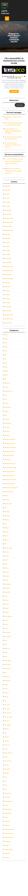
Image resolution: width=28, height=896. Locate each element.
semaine (7, 741)
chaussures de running (10, 467)
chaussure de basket (10, 439)
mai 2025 (7, 246)
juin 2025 (7, 242)
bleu (6, 415)
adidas (6, 387)
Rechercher (14, 100)
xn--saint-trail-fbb (18, 76)
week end (7, 853)
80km (6, 375)
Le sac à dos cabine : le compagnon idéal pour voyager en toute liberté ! (14, 161)
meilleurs (7, 612)
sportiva (7, 765)
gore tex (7, 552)
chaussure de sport (9, 451)
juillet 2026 (7, 190)
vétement (7, 825)
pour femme (8, 664)
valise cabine (8, 809)
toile (6, 785)
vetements (7, 841)
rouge (6, 684)
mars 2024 (7, 302)
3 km (6, 351)
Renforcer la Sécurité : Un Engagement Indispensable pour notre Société (13, 131)
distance (7, 519)
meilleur (7, 608)
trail (6, 789)
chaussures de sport (10, 471)
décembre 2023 (9, 315)
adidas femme (8, 391)
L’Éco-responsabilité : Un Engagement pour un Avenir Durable (14, 60)
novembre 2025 (9, 222)
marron (7, 604)
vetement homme (9, 833)
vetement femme (9, 829)
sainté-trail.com (5, 12)
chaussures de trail (9, 475)
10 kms (6, 339)
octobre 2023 (8, 323)
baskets (7, 411)
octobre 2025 (8, 226)
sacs (6, 733)
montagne (7, 632)
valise (6, 805)
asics (6, 399)
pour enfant (8, 660)
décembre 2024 (9, 266)
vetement (7, 821)
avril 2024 (7, 298)
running (7, 692)
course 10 (7, 499)
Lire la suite (15, 92)
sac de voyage (8, 717)
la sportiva (7, 588)
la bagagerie (8, 584)
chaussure (7, 435)
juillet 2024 (7, 286)
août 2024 (7, 282)
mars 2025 (7, 254)
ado (6, 395)
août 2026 (7, 186)
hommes (7, 572)
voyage (7, 845)
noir (6, 644)
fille (5, 544)
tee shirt (7, 773)
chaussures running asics (11, 487)
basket (6, 403)
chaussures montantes (10, 479)
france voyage (8, 548)
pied (6, 656)
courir (6, 495)
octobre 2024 (8, 274)
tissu (6, 777)
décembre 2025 (9, 218)
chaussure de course (10, 443)
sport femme (8, 761)
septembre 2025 (9, 230)
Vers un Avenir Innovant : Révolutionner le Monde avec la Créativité (13, 145)
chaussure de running (10, 447)
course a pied (8, 503)
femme (6, 536)
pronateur (7, 676)
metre (6, 620)
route (6, 688)
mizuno (6, 624)
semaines (7, 745)
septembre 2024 (9, 278)
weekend (7, 857)
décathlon (7, 515)
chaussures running (9, 483)
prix (6, 672)
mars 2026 (7, 206)
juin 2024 (7, 290)
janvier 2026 (8, 214)
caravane (7, 427)
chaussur (7, 431)
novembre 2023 (9, 319)
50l (5, 355)
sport (6, 757)
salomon (7, 737)
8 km (6, 363)
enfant (6, 532)
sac (5, 700)
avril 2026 (7, 202)
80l (5, 379)
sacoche (7, 729)
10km (6, 347)
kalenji (6, 580)
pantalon (7, 648)
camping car (8, 423)
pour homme (8, 668)
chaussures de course (10, 463)
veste (6, 817)
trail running (8, 793)
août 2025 (7, 234)
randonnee (7, 680)
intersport (7, 576)
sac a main (7, 708)
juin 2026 (7, 194)
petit (6, 652)
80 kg (6, 367)
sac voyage (7, 725)
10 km (6, 334)
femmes (7, 540)
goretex (7, 556)
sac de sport (8, 712)
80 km (6, 371)
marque (7, 600)
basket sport (8, 407)
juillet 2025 (7, 238)
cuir (6, 507)
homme (7, 568)
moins (6, 628)
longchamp (7, 592)
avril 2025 (7, 250)
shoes (6, 749)
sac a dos (7, 704)
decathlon (7, 511)
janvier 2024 (8, 311)
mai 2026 (7, 198)
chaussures (7, 459)
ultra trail (7, 797)
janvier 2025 (8, 262)
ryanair (7, 696)
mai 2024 (7, 294)
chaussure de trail (9, 455)
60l (5, 359)
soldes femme (8, 753)
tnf (5, 781)
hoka (6, 564)
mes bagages (8, 616)
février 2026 (8, 210)
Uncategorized (8, 801)
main (6, 596)
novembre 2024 (9, 270)
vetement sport (9, 837)
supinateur (7, 769)
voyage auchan (9, 849)
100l (6, 343)
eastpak (7, 527)
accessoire (7, 383)
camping (7, 419)
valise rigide (8, 813)
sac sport (7, 721)
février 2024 (8, 306)
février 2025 (8, 258)
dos (5, 524)
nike (6, 640)
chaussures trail (9, 491)
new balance (8, 636)
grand (6, 560)
